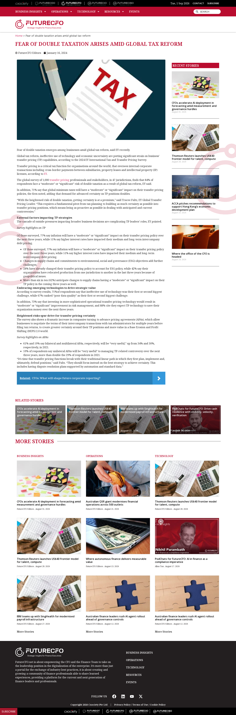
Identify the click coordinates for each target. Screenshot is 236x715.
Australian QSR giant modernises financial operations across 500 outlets (112, 503)
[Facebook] (114, 696)
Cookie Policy (158, 704)
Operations (59, 11)
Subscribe (9, 711)
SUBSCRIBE (213, 3)
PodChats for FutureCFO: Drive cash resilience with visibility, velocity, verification (194, 412)
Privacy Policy (122, 704)
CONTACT (198, 3)
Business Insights (28, 11)
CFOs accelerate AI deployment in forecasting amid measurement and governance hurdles (194, 106)
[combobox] (207, 11)
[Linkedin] (123, 696)
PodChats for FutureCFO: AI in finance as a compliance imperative (181, 560)
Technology (86, 11)
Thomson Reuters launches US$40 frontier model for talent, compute (194, 157)
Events (134, 11)
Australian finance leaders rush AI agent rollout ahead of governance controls (115, 618)
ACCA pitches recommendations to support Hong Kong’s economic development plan (193, 206)
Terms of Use (140, 704)
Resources (112, 11)
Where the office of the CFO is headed (191, 255)
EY (45, 174)
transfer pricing (59, 180)
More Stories (25, 631)
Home (18, 35)
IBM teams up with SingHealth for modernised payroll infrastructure (142, 410)
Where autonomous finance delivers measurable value (116, 560)
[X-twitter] (141, 696)
